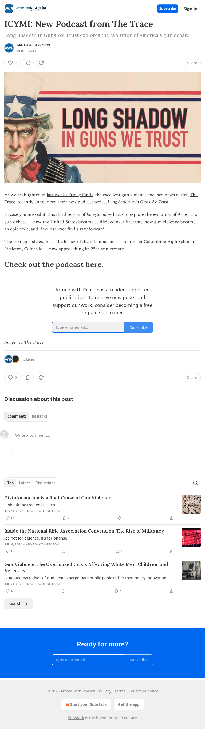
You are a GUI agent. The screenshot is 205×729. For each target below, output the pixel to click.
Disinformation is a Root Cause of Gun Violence (57, 498)
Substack (76, 717)
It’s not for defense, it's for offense (35, 538)
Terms (120, 691)
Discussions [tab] (45, 482)
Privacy (105, 691)
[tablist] (27, 416)
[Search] (195, 482)
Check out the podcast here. (53, 264)
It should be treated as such (29, 504)
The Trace (34, 342)
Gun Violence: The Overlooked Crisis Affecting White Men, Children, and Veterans (86, 567)
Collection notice (143, 691)
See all (15, 603)
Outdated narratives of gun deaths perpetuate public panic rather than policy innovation (85, 577)
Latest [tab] (24, 482)
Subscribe (167, 8)
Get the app (129, 704)
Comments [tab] (16, 416)
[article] (102, 508)
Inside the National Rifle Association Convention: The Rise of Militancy (84, 531)
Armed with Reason (33, 45)
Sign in (191, 8)
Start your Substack (88, 704)
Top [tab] (10, 482)
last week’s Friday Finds (70, 194)
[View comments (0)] (28, 63)
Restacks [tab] (39, 416)
